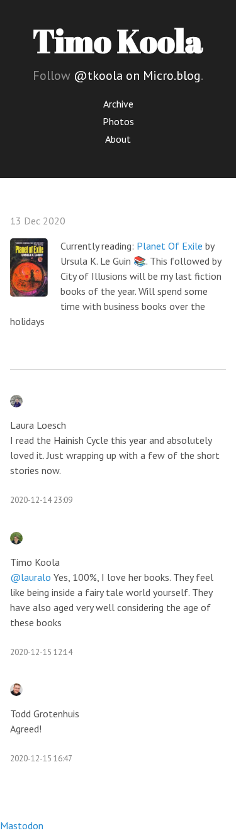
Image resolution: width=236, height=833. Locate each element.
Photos (118, 121)
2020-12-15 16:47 (41, 758)
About (118, 139)
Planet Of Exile (170, 246)
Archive (118, 103)
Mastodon (21, 825)
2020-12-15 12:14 (41, 652)
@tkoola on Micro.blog (137, 75)
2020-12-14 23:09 (41, 500)
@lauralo (30, 577)
